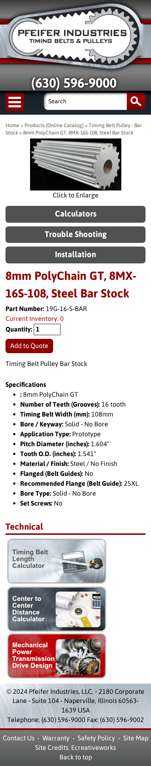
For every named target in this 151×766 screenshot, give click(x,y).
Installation (75, 254)
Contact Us (18, 738)
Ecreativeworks (93, 747)
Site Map (135, 738)
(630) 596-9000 (74, 83)
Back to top (75, 757)
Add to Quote (29, 346)
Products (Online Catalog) (54, 125)
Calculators (75, 214)
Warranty (56, 738)
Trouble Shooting (76, 234)
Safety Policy (96, 738)
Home (12, 125)
